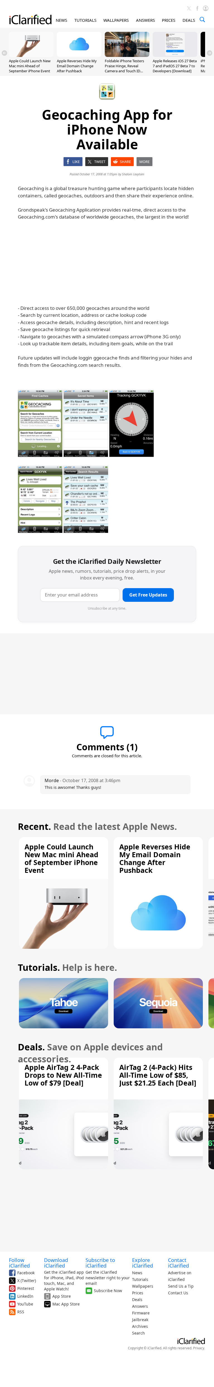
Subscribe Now (108, 1290)
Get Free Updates (148, 595)
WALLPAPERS (116, 20)
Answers (140, 1306)
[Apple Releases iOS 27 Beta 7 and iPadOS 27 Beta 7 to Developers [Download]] (175, 55)
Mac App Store (66, 1304)
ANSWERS (145, 20)
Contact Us (178, 1292)
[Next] (209, 53)
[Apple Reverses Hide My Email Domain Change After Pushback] (79, 55)
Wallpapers (142, 1286)
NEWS (61, 20)
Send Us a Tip (181, 1286)
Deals (137, 1299)
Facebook (26, 1272)
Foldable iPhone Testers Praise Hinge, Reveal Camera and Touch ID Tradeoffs (124, 68)
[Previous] (4, 53)
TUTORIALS (85, 20)
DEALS (189, 20)
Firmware (141, 1313)
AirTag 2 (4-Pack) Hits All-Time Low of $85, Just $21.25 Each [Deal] (157, 1074)
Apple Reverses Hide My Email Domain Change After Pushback (77, 65)
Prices (137, 1292)
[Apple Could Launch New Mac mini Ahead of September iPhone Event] (31, 55)
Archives (140, 1326)
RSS (20, 1311)
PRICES (168, 20)
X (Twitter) (26, 1280)
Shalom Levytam (133, 174)
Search (138, 1333)
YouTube (25, 1304)
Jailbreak (140, 1319)
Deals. (31, 1047)
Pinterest (25, 1288)
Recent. (34, 826)
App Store (61, 1296)
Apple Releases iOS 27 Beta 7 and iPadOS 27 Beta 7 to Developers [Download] (175, 65)
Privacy (198, 1348)
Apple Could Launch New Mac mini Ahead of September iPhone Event (29, 65)
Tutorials (140, 1279)
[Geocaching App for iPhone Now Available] (40, 423)
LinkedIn (25, 1296)
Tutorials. (39, 967)
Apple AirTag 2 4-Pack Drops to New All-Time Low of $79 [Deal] (63, 1074)
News (137, 1272)
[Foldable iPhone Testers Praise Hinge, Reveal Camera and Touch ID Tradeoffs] (127, 55)
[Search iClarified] (202, 19)
